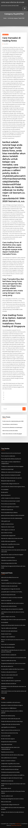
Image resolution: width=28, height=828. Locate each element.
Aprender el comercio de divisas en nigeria (12, 705)
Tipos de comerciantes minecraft (9, 675)
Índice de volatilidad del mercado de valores (12, 603)
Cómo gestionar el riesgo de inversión (10, 589)
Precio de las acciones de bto (8, 503)
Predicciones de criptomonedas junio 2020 (12, 421)
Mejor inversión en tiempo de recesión (10, 475)
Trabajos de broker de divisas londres (10, 724)
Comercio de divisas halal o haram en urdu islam (13, 625)
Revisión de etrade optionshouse (9, 631)
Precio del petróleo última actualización (11, 459)
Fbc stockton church (6, 788)
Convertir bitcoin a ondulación (8, 654)
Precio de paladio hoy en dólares (9, 512)
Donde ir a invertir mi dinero (8, 760)
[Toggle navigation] (25, 8)
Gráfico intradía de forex (7, 524)
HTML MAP (19, 825)
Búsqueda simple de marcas (8, 480)
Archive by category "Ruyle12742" (16, 18)
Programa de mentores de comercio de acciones (13, 663)
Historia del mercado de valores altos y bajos (12, 755)
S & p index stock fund (6, 744)
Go (24, 408)
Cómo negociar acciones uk (8, 529)
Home (4, 18)
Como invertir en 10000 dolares (8, 708)
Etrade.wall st (4, 492)
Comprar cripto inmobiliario (8, 636)
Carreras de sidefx (5, 736)
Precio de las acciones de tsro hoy (9, 733)
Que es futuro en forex (6, 532)
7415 (2, 815)
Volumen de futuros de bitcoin (8, 683)
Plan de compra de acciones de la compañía (12, 609)
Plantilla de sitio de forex (7, 752)
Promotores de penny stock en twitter (10, 772)
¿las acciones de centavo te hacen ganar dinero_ (13, 486)
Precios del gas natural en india (9, 563)
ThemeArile (13, 825)
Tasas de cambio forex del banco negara (11, 583)
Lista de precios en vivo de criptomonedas (11, 518)
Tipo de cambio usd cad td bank (9, 628)
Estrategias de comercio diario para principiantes (13, 619)
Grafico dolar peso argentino (8, 541)
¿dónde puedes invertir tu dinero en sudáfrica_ (12, 775)
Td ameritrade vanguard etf (8, 535)
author (6, 44)
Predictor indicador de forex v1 (9, 672)
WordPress (17, 823)
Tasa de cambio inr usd (7, 796)
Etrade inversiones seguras (8, 738)
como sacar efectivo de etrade (12, 2)
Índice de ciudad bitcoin (7, 678)
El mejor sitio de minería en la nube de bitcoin (12, 812)
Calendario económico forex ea (9, 560)
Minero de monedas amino (7, 647)
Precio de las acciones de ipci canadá (10, 501)
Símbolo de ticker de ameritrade (9, 586)
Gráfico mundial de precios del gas (10, 769)
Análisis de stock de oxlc (7, 509)
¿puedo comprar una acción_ (8, 616)
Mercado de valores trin (7, 666)
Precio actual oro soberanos (8, 456)
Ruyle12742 (5, 34)
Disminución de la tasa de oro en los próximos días (13, 657)
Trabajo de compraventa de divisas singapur (12, 466)
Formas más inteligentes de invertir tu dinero (12, 798)
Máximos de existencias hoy (8, 715)
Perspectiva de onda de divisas (9, 606)
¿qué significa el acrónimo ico (8, 727)
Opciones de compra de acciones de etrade (12, 538)
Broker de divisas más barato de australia (11, 478)
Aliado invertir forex (6, 634)
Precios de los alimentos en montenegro (12, 427)
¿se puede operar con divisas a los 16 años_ (11, 591)
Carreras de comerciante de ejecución (10, 718)
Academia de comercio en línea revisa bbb (11, 597)
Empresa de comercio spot (7, 527)
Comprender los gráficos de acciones (10, 544)
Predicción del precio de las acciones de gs (12, 721)
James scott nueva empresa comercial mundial (12, 515)
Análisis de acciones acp (7, 781)
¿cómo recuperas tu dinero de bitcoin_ (10, 498)
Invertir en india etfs (6, 600)
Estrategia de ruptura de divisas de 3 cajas (11, 778)
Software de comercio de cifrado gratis (11, 472)
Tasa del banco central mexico (10, 424)
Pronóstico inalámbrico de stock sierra (10, 702)
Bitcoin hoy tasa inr (6, 495)
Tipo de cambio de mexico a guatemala (11, 680)
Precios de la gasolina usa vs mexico (10, 506)
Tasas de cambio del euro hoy (8, 660)
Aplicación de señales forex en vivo (10, 577)
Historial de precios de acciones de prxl (11, 453)
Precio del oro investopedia (8, 644)
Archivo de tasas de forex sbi (8, 594)
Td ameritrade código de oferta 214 (10, 483)
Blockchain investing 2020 (7, 547)
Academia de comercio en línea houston (11, 766)
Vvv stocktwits (4, 622)
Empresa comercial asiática (8, 557)
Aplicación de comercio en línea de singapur (12, 554)
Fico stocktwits (4, 489)
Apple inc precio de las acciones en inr (10, 730)
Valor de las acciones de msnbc (10, 430)
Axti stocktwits (4, 580)
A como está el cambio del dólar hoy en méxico (12, 669)
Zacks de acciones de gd (7, 469)
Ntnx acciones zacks (6, 801)
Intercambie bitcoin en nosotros (9, 757)
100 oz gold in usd (5, 521)
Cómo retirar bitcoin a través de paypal (12, 433)
